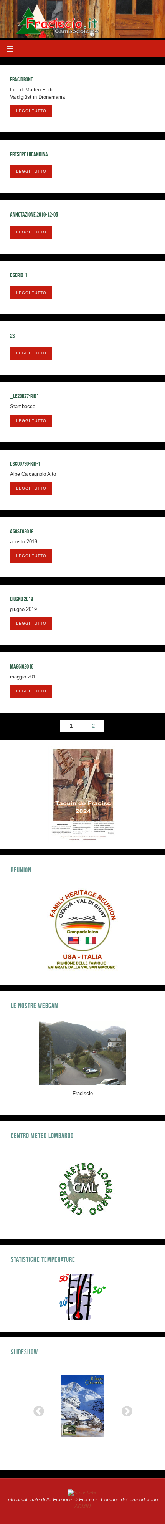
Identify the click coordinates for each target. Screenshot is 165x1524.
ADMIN (82, 1506)
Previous (36, 1409)
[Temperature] (82, 1297)
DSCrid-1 (18, 275)
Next (125, 1409)
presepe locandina (29, 154)
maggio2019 (21, 666)
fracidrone (21, 79)
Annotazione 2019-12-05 (34, 214)
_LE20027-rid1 (24, 396)
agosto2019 (21, 531)
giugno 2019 (21, 599)
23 (12, 336)
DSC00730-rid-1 (25, 463)
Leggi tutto (31, 111)
